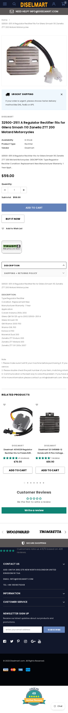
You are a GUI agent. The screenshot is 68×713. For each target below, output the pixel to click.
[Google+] (33, 641)
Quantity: (7, 184)
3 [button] (30, 482)
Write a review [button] (34, 510)
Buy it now (13, 219)
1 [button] (24, 482)
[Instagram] (26, 641)
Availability (7, 140)
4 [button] (34, 482)
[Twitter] (12, 641)
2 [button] (27, 482)
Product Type (8, 144)
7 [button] (43, 482)
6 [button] (40, 482)
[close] (61, 94)
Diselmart (7, 116)
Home (4, 20)
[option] (34, 11)
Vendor (5, 148)
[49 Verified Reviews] (34, 711)
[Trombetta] (50, 532)
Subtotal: (6, 197)
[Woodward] (17, 532)
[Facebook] (5, 641)
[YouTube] (40, 641)
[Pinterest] (19, 641)
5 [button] (37, 482)
